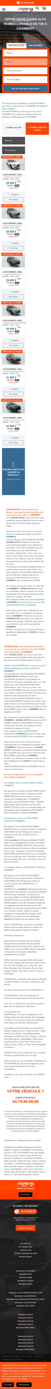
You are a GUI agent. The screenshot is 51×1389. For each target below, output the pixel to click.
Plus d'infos (13, 200)
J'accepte (8, 1385)
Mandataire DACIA (26, 1284)
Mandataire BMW (25, 1277)
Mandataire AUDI (25, 1274)
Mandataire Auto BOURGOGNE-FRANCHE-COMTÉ (25, 1299)
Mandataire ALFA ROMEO (25, 1271)
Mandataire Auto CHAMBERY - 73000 (25, 19)
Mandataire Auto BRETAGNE (25, 1303)
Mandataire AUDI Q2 (25, 1324)
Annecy (29, 1356)
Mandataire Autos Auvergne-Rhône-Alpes (27, 16)
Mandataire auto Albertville (10, 1356)
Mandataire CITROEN (25, 1281)
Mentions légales (25, 1257)
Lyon (22, 1356)
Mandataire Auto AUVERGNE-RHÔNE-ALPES (26, 1293)
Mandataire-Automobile (21, 14)
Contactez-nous (25, 1250)
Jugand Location (25, 1228)
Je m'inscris (25, 1195)
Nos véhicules (25, 1244)
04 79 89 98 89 (27, 3)
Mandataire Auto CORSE (25, 1306)
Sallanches (38, 1356)
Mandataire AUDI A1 (25, 1318)
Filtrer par (8, 141)
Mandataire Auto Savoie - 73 (23, 17)
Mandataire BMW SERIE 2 (25, 1328)
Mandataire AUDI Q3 (25, 1321)
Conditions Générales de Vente (25, 1253)
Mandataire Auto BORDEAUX (25, 1296)
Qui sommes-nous (25, 1247)
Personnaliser (24, 1385)
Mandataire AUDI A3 (25, 1315)
